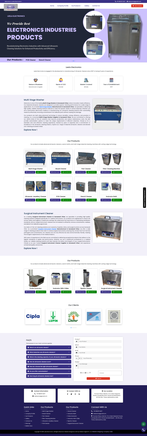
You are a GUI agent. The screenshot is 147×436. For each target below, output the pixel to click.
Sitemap (27, 423)
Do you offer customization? (39, 371)
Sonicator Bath (111, 197)
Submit (99, 378)
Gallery (87, 6)
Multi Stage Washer (46, 107)
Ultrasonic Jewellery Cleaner (35, 197)
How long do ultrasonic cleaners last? (41, 376)
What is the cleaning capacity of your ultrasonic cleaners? (48, 357)
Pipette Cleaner (86, 288)
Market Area (28, 426)
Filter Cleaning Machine (111, 169)
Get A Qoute (138, 6)
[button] (72, 327)
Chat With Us (42, 172)
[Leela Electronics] (67, 394)
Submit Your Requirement (144, 198)
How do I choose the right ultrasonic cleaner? (44, 366)
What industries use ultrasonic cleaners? (42, 352)
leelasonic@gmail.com (134, 1)
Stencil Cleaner (86, 197)
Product (77, 339)
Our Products (75, 6)
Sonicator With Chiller (61, 288)
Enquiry (77, 362)
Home (52, 6)
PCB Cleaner (60, 197)
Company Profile (62, 6)
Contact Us (96, 6)
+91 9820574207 (120, 1)
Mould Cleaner (61, 169)
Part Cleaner (86, 169)
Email (76, 350)
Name (77, 345)
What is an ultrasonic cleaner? (39, 347)
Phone (77, 356)
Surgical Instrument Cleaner (47, 229)
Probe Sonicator (35, 288)
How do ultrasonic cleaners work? (40, 362)
